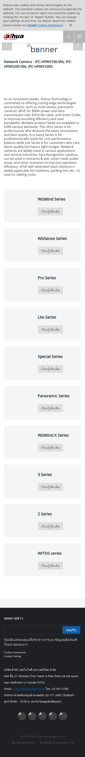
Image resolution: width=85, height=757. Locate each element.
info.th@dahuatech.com (29, 689)
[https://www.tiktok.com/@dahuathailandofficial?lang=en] (63, 716)
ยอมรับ (71, 629)
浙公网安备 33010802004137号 (57, 742)
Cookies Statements (50, 25)
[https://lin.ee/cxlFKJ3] (53, 716)
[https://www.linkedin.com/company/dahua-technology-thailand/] (42, 716)
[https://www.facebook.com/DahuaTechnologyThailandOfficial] (22, 716)
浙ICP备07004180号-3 (23, 742)
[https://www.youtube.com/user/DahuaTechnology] (32, 716)
